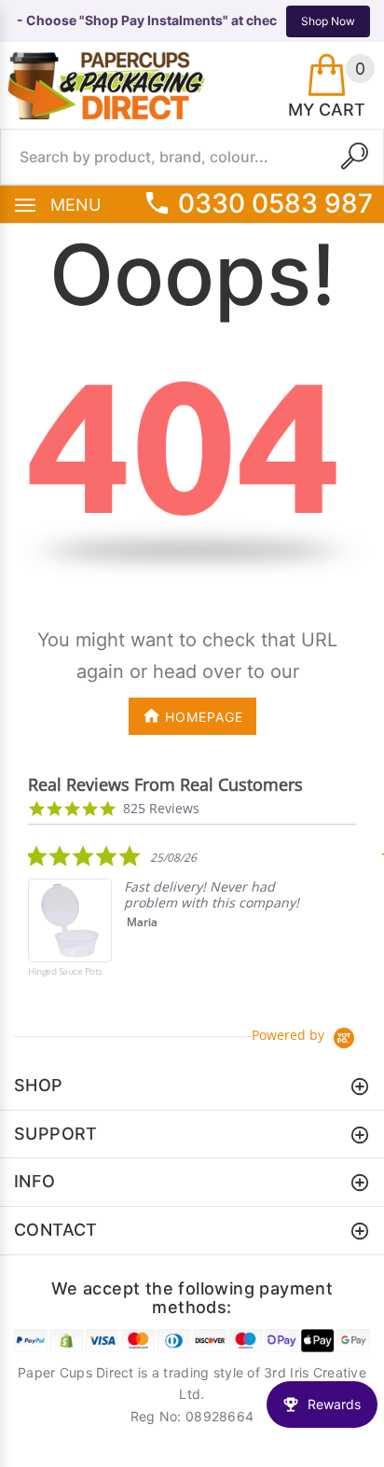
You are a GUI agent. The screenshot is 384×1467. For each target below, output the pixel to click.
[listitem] (168, 924)
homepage (204, 717)
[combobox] (192, 157)
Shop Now (328, 21)
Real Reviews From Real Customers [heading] (165, 785)
